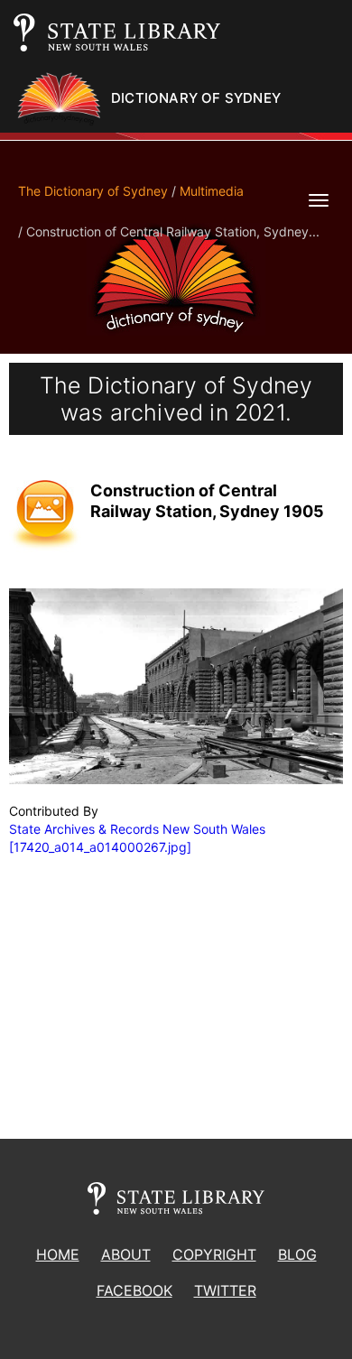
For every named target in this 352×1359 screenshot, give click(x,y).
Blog (297, 1254)
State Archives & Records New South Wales (137, 829)
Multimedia (212, 191)
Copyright (214, 1254)
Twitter (225, 1290)
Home (57, 1254)
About (126, 1254)
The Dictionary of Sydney (93, 191)
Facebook (134, 1290)
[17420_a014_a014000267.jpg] (100, 847)
